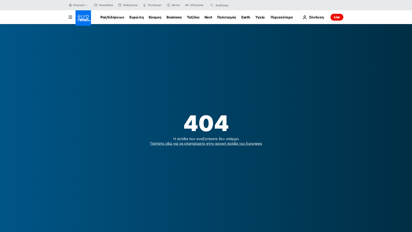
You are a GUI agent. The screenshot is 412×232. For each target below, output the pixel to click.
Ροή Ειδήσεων (112, 17)
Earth (245, 17)
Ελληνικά (78, 5)
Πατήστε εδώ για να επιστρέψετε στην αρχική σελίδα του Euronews (206, 143)
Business (174, 17)
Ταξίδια (193, 17)
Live (337, 17)
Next (208, 17)
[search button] (211, 5)
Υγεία (260, 17)
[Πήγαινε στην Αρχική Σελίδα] (83, 18)
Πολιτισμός (226, 17)
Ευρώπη (136, 17)
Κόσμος (155, 17)
